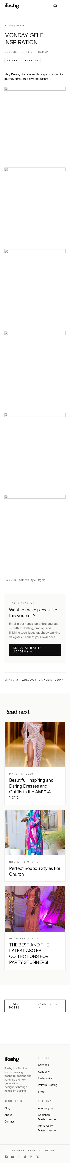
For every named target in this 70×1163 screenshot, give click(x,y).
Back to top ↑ (49, 1005)
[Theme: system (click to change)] (55, 6)
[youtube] (12, 1157)
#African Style (27, 580)
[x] (38, 1157)
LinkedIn (46, 679)
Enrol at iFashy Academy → (27, 649)
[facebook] (19, 1157)
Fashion (31, 60)
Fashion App (45, 1078)
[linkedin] (31, 1157)
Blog (20, 25)
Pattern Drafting (47, 1084)
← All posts (14, 1005)
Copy (59, 679)
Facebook (28, 679)
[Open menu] (63, 6)
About (8, 1114)
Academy (44, 1071)
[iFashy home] (11, 6)
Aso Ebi (13, 60)
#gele (41, 580)
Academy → (45, 1108)
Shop (41, 1091)
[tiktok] (25, 1157)
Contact (9, 1121)
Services (43, 1064)
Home (8, 25)
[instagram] (6, 1157)
